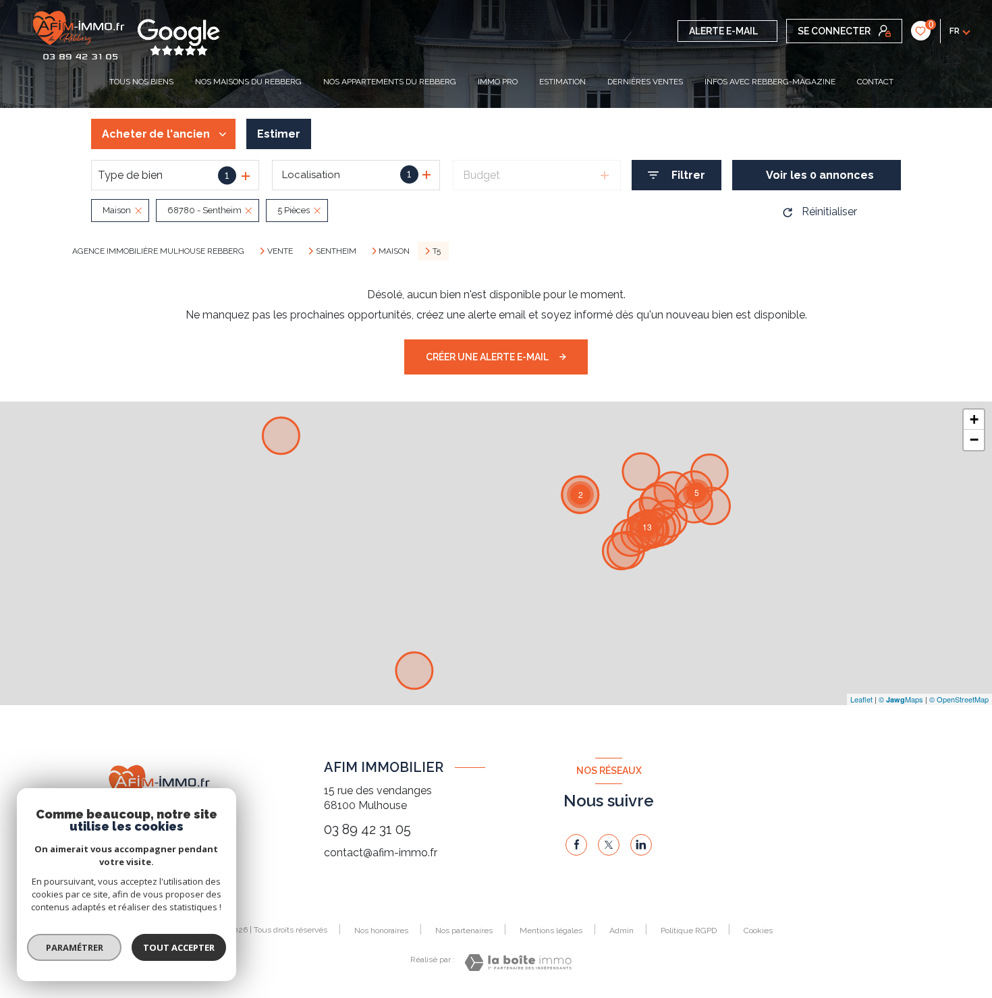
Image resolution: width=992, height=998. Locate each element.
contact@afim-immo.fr (380, 852)
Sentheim (336, 251)
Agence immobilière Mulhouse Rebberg (158, 251)
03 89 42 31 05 (367, 829)
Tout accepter (179, 947)
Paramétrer (74, 947)
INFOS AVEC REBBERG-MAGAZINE (770, 81)
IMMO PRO (498, 81)
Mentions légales (551, 930)
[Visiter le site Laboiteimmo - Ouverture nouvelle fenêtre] (518, 962)
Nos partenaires (464, 930)
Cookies (758, 930)
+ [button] (974, 419)
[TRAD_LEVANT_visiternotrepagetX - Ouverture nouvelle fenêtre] (608, 845)
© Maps (901, 699)
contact (875, 81)
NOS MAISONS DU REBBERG (248, 81)
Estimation (562, 81)
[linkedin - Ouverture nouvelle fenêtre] (641, 845)
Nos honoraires (381, 930)
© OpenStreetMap (959, 699)
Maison (394, 251)
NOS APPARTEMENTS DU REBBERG (389, 81)
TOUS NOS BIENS (141, 81)
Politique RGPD (689, 930)
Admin (621, 930)
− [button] (974, 439)
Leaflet (861, 699)
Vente (280, 251)
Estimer (278, 134)
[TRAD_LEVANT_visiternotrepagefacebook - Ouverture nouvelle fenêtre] (576, 845)
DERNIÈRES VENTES (645, 81)
